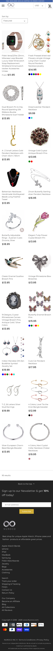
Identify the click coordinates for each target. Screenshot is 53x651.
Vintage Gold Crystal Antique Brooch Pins (37, 151)
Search (5, 578)
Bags (4, 566)
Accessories (7, 569)
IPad (4, 552)
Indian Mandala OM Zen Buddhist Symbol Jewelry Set (13, 363)
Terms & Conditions (27, 640)
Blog (4, 604)
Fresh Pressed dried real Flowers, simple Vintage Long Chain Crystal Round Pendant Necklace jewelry (39, 60)
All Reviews (7, 610)
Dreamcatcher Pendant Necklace (39, 108)
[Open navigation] (3, 5)
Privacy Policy (43, 640)
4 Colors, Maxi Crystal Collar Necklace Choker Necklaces (39, 448)
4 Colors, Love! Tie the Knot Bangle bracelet (38, 405)
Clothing (6, 572)
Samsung (6, 558)
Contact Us (7, 590)
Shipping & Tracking (11, 584)
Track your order (9, 581)
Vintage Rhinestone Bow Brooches (39, 277)
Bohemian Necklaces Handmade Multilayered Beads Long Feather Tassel (13, 195)
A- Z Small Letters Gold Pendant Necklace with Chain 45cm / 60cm (12, 153)
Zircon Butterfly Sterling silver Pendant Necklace (39, 192)
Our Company (8, 598)
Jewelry (5, 564)
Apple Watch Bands (11, 546)
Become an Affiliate (11, 601)
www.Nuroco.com (31, 620)
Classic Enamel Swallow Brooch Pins (13, 277)
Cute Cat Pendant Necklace (36, 362)
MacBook (6, 555)
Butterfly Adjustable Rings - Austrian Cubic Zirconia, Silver (12, 238)
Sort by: (5, 16)
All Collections (8, 607)
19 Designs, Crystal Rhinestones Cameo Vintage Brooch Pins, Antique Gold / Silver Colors (11, 320)
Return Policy (8, 593)
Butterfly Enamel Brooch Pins (39, 316)
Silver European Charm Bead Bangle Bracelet (12, 446)
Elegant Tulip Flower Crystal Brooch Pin (37, 236)
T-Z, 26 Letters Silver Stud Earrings (11, 405)
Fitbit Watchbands (10, 561)
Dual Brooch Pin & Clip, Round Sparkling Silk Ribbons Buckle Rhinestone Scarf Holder (13, 111)
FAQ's (4, 587)
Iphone (5, 549)
